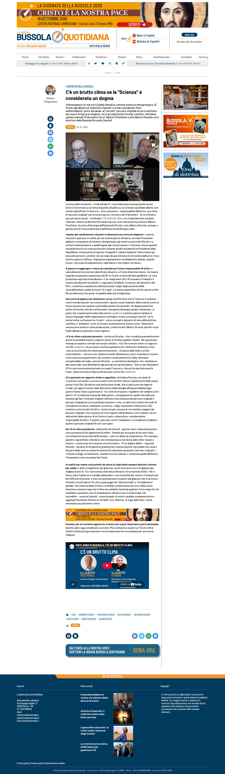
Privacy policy (23, 763)
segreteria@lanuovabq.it (28, 717)
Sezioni (60, 56)
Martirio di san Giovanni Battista (155, 63)
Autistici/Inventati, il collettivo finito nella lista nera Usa (92, 714)
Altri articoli (112, 676)
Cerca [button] (202, 56)
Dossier (122, 56)
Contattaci (186, 56)
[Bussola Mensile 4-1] (185, 97)
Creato (117, 73)
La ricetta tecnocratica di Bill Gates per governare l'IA (94, 746)
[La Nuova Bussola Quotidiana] (64, 39)
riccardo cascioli (105, 619)
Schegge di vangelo (36, 63)
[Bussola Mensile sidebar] (185, 131)
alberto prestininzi (89, 619)
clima (73, 614)
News (146, 35)
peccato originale (124, 614)
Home (25, 56)
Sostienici (101, 56)
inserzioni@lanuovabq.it (28, 720)
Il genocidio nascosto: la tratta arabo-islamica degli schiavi (95, 730)
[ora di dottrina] (185, 165)
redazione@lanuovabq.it (28, 714)
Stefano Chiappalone (50, 99)
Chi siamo (43, 56)
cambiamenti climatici (86, 614)
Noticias (148, 41)
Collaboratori (79, 56)
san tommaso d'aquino (142, 614)
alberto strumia (73, 619)
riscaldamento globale (106, 614)
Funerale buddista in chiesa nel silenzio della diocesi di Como (94, 697)
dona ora (189, 34)
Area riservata (161, 56)
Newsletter (189, 41)
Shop (139, 56)
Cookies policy (37, 763)
